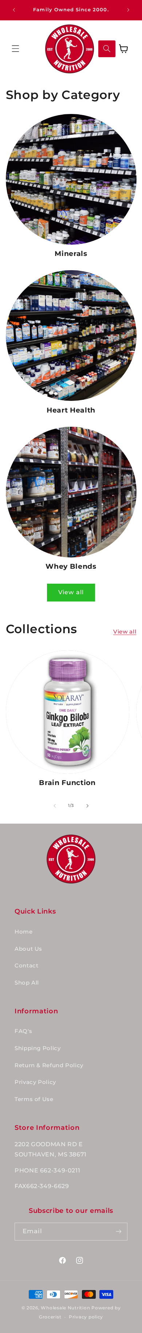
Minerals (71, 253)
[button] (15, 48)
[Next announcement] (128, 10)
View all (70, 592)
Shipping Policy (37, 1048)
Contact (26, 965)
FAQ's (23, 1031)
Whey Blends (71, 566)
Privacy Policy (35, 1082)
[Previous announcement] (14, 10)
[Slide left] (55, 806)
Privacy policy (86, 1317)
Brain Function (67, 782)
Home (24, 931)
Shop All (27, 982)
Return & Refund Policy (49, 1065)
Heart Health (71, 410)
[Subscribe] (118, 1232)
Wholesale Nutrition (65, 1307)
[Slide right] (87, 806)
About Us (28, 949)
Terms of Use (34, 1099)
